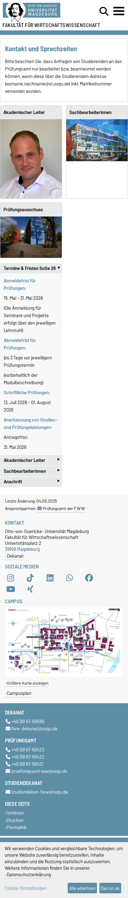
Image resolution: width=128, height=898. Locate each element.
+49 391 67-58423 (27, 749)
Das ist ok (110, 888)
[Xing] (30, 589)
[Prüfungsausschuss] (31, 237)
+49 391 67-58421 (27, 764)
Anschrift (32, 482)
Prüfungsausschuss (23, 209)
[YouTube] (10, 589)
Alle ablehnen (82, 888)
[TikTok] (30, 577)
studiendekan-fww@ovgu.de (39, 792)
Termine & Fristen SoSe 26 (33, 268)
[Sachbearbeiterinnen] (97, 140)
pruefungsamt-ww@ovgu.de (39, 771)
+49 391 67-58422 (27, 756)
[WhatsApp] (69, 577)
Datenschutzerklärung (29, 874)
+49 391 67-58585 (27, 721)
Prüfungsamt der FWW (64, 508)
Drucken (15, 820)
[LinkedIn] (50, 577)
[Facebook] (89, 577)
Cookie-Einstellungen (26, 888)
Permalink (17, 827)
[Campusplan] (64, 675)
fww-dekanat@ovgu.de (34, 728)
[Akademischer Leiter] (31, 158)
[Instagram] (10, 577)
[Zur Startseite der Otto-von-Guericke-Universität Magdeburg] (39, 12)
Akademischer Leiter (24, 112)
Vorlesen (15, 813)
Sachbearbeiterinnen (90, 112)
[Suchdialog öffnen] (103, 11)
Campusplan (19, 693)
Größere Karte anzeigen (27, 683)
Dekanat (15, 556)
